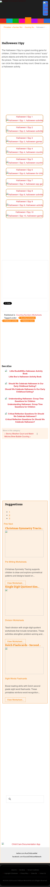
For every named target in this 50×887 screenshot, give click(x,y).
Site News (22, 870)
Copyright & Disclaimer (11, 873)
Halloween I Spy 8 (24, 190)
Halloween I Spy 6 (24, 169)
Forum (41, 21)
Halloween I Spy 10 (24, 212)
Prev (6, 523)
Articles (16, 21)
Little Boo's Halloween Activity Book (25, 376)
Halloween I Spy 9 (24, 201)
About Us (14, 870)
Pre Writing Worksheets (16, 561)
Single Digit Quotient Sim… (22, 586)
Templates (34, 21)
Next (11, 523)
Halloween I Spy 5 (24, 159)
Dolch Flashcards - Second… (23, 645)
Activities (22, 21)
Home (3, 21)
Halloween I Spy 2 (24, 127)
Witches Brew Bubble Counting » (17, 436)
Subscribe (34, 873)
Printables (28, 20)
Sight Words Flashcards (16, 678)
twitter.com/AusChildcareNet (26, 853)
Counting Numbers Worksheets (29, 315)
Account (47, 21)
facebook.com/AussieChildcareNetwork (26, 856)
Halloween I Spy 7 (24, 180)
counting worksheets (28, 318)
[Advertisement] (25, 33)
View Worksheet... (15, 582)
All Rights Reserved (40, 881)
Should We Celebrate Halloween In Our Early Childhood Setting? (25, 390)
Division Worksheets (14, 620)
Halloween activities (11, 321)
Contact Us (42, 873)
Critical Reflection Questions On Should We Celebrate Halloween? (25, 420)
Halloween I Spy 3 (24, 137)
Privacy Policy (24, 873)
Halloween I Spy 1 (24, 116)
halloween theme (28, 321)
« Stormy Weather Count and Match (19, 433)
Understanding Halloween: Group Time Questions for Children (25, 405)
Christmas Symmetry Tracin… (24, 528)
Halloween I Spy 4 (24, 148)
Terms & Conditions (33, 870)
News (9, 21)
